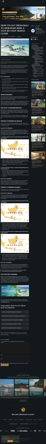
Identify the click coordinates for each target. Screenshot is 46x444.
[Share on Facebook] (31, 39)
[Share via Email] (37, 39)
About (4, 419)
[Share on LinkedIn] (35, 39)
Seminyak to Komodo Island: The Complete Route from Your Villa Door (38, 143)
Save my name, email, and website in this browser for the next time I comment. (15, 363)
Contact (40, 419)
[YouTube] (31, 424)
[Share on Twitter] (33, 39)
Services (21, 419)
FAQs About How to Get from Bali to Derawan (37, 66)
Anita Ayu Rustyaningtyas (11, 36)
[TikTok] (34, 424)
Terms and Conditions (24, 440)
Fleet (16, 419)
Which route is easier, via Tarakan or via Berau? (39, 72)
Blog (35, 419)
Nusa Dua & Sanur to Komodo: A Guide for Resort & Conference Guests (36, 162)
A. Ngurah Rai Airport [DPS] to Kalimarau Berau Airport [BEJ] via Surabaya (39, 59)
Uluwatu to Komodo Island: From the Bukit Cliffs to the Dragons (37, 109)
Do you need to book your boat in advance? (38, 76)
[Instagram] (33, 424)
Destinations (28, 419)
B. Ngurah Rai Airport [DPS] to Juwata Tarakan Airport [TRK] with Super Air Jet (39, 54)
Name (1, 354)
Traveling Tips (19, 36)
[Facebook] (36, 424)
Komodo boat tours (19, 332)
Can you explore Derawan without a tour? (39, 74)
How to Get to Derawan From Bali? (37, 47)
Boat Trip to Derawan (37, 55)
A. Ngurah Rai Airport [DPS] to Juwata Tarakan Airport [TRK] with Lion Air (39, 51)
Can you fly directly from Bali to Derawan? (38, 68)
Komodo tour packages (5, 333)
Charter (10, 419)
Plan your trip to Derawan (36, 64)
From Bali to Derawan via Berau (37, 56)
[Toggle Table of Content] (43, 43)
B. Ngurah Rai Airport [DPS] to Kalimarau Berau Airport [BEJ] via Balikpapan (39, 62)
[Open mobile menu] (43, 1)
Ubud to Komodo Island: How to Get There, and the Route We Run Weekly (38, 126)
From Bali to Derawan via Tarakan (37, 48)
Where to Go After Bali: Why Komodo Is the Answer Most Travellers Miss (38, 91)
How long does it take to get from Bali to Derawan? (39, 70)
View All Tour (23, 400)
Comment (2, 342)
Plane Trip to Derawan (37, 49)
